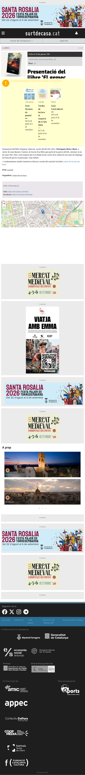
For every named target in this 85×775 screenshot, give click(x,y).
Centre (42, 44)
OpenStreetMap (66, 226)
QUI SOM (6, 620)
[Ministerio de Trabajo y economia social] (43, 670)
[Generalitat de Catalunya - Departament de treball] (15, 670)
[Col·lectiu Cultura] (16, 719)
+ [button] (4, 203)
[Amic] (16, 690)
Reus (31, 63)
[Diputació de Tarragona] (28, 638)
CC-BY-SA (80, 226)
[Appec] (16, 704)
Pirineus (59, 44)
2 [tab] (42, 508)
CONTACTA (18, 620)
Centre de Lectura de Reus (41, 59)
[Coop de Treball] (43, 653)
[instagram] (18, 613)
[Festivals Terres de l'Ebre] (16, 748)
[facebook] (4, 613)
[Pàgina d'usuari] (76, 34)
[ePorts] (70, 690)
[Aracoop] (15, 653)
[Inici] (43, 33)
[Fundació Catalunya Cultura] (16, 763)
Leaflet (58, 226)
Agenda (64, 41)
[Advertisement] (42, 244)
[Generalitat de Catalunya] (56, 638)
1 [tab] (39, 508)
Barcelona (76, 44)
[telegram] (26, 613)
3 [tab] (46, 508)
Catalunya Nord (8, 44)
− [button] (4, 207)
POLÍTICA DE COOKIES (73, 620)
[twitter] (11, 613)
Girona (25, 44)
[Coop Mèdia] (16, 734)
